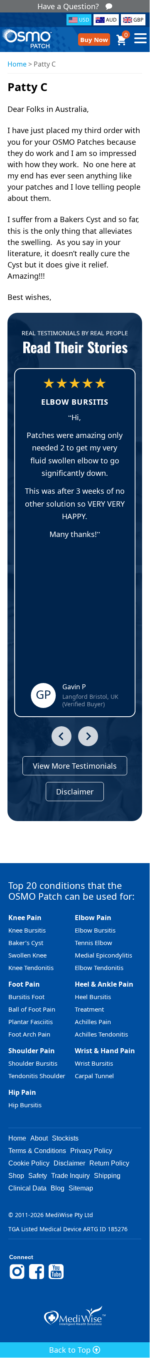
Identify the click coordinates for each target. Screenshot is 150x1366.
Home (17, 64)
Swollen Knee (27, 955)
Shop (16, 1175)
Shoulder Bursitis (32, 1063)
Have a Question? (68, 6)
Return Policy (109, 1163)
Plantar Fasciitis (30, 1021)
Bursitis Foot (26, 996)
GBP (138, 19)
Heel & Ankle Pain (104, 984)
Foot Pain (24, 984)
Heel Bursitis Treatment (93, 1002)
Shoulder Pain (31, 1050)
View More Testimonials (75, 766)
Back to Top (71, 1350)
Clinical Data (27, 1188)
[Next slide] (88, 736)
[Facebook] (36, 1277)
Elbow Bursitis (95, 930)
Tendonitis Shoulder (36, 1076)
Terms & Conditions (37, 1150)
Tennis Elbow (93, 942)
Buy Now (94, 39)
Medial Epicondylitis (103, 955)
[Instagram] (17, 1277)
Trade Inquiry (70, 1175)
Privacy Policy (91, 1150)
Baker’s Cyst (25, 942)
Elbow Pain (93, 917)
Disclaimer (74, 792)
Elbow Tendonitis (99, 967)
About (39, 1138)
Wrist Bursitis (94, 1063)
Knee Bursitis (27, 930)
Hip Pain (22, 1092)
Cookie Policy (28, 1163)
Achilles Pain (93, 1021)
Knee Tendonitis (31, 967)
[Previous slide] (61, 736)
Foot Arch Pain (29, 1034)
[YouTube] (56, 1277)
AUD (111, 19)
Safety (37, 1175)
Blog (57, 1188)
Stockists (65, 1138)
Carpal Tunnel (94, 1076)
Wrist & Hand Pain (105, 1050)
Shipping (107, 1175)
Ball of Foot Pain (31, 1009)
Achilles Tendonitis (101, 1034)
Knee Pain (25, 917)
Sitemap (81, 1188)
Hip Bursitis (25, 1105)
